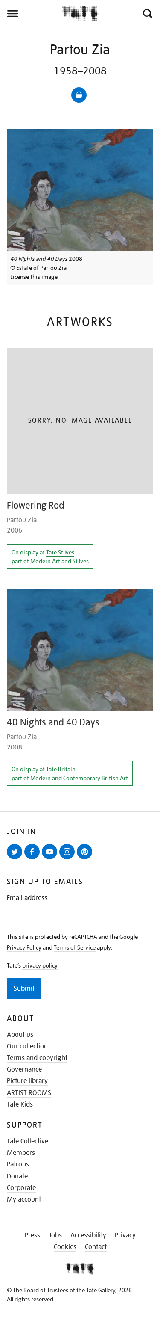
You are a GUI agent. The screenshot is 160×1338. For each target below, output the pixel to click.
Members (21, 1153)
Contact (96, 1247)
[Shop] (79, 95)
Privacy (125, 1235)
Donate (17, 1176)
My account (24, 1199)
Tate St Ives (60, 552)
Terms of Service (75, 947)
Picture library (27, 1081)
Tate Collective (27, 1141)
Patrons (18, 1164)
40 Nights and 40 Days (38, 259)
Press (32, 1235)
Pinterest (86, 858)
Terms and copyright (37, 1058)
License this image (34, 277)
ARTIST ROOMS (29, 1093)
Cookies (65, 1247)
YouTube (51, 858)
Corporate (21, 1188)
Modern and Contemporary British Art (79, 778)
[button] (147, 14)
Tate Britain (61, 769)
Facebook (34, 858)
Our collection (27, 1046)
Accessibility (88, 1235)
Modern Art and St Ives (59, 561)
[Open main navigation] (30, 14)
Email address (27, 898)
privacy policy (40, 965)
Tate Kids (20, 1104)
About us (20, 1034)
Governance (24, 1069)
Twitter (16, 858)
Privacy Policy (24, 947)
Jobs (55, 1235)
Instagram (69, 858)
